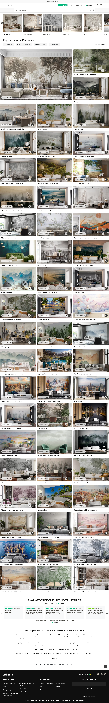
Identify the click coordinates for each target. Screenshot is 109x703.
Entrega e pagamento (9, 690)
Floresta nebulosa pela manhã (10, 265)
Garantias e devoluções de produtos (26, 684)
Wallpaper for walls (24, 692)
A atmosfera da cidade (81, 428)
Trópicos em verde (43, 592)
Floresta (76, 211)
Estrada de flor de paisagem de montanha (49, 564)
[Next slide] (106, 23)
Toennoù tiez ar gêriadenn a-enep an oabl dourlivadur (85, 510)
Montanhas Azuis (6, 292)
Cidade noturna (79, 292)
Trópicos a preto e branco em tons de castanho (85, 592)
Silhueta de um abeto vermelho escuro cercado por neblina (12, 211)
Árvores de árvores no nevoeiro (84, 265)
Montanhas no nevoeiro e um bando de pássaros (49, 537)
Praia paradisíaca (42, 510)
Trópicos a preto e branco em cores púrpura (12, 510)
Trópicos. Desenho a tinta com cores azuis (85, 564)
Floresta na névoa (79, 129)
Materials (5, 686)
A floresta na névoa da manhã (83, 455)
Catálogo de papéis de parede (49, 664)
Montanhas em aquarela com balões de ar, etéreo (85, 319)
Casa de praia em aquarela (9, 455)
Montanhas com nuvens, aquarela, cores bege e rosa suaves (85, 537)
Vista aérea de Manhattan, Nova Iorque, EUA (12, 564)
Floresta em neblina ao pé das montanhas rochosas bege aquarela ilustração (12, 537)
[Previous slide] (2, 23)
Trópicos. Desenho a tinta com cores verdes (85, 483)
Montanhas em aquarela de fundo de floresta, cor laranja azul (12, 592)
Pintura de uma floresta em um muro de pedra (12, 183)
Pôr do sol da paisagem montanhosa (48, 183)
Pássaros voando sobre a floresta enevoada (12, 428)
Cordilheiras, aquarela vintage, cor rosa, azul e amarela (85, 374)
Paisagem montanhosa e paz (83, 102)
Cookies (57, 686)
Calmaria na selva (42, 129)
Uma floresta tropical (44, 238)
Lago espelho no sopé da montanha (48, 374)
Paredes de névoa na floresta (46, 211)
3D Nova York (41, 265)
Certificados (22, 688)
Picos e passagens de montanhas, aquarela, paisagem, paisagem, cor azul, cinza (12, 374)
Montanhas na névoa (80, 347)
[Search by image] (90, 10)
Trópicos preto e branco (8, 238)
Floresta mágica (6, 102)
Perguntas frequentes (9, 683)
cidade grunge (5, 347)
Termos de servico (60, 683)
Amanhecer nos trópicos (45, 428)
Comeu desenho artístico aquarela (48, 347)
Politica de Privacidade (46, 683)
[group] (32, 24)
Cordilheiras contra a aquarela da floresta (12, 129)
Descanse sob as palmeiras (82, 183)
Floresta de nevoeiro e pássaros (47, 156)
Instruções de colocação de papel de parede (10, 694)
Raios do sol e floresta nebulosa (47, 292)
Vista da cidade (79, 401)
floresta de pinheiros (44, 483)
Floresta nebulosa (6, 156)
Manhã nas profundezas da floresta (85, 74)
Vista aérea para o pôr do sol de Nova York (12, 401)
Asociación (58, 690)
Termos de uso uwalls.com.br (44, 691)
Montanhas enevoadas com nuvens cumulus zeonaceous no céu (49, 455)
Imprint (42, 686)
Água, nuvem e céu (43, 319)
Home (37, 664)
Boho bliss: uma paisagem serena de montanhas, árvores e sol (85, 238)
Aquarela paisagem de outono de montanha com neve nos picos (49, 401)
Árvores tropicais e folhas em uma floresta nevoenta (12, 319)
